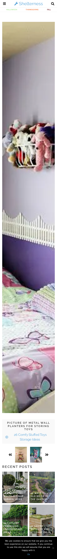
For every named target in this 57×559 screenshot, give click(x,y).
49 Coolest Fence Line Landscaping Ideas (12, 527)
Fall (49, 9)
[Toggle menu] (4, 4)
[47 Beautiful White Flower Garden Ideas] (15, 487)
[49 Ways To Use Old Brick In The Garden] (42, 487)
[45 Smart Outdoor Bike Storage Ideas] (42, 520)
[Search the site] (52, 4)
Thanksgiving (32, 9)
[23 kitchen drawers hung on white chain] (20, 455)
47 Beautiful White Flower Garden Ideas (13, 496)
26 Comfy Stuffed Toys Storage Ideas (30, 437)
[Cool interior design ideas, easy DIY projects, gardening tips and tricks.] (28, 5)
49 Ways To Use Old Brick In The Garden (41, 496)
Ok (28, 554)
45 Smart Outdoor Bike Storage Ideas (41, 529)
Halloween (11, 9)
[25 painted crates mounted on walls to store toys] (36, 455)
